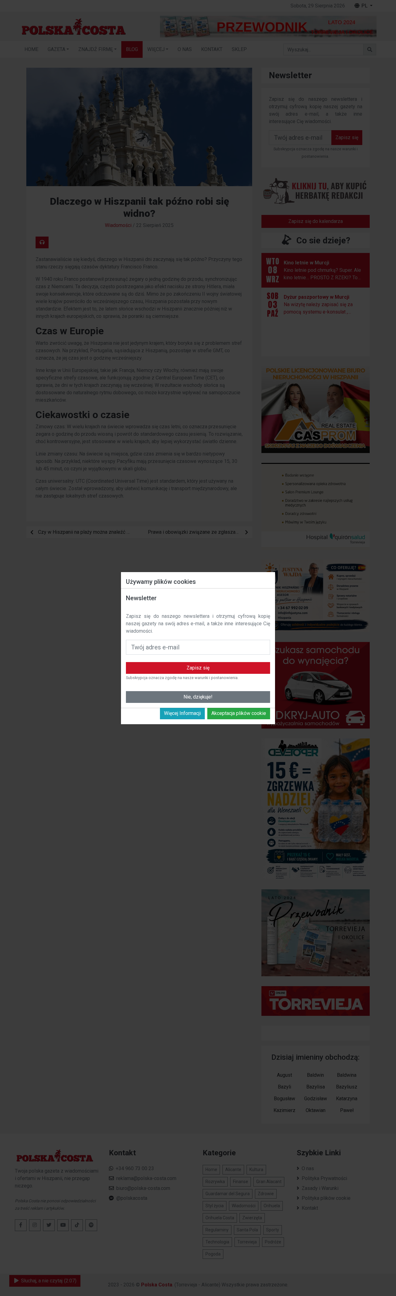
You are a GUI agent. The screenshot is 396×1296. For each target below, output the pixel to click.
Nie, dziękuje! (198, 697)
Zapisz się (198, 668)
